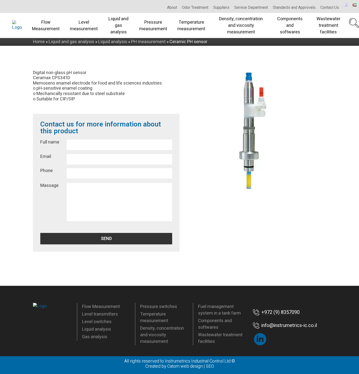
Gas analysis (94, 337)
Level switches (97, 321)
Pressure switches (158, 306)
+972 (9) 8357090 (280, 312)
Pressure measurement (153, 25)
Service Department (251, 7)
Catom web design (185, 366)
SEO (210, 366)
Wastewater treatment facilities (328, 25)
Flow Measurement (46, 25)
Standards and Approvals (294, 7)
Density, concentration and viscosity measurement (241, 25)
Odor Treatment (195, 7)
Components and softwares (290, 25)
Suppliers (221, 7)
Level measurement (84, 25)
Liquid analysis (96, 329)
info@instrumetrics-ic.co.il (289, 325)
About (172, 7)
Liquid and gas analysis (118, 25)
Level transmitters (100, 314)
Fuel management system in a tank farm (219, 309)
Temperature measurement (191, 25)
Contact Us (329, 7)
